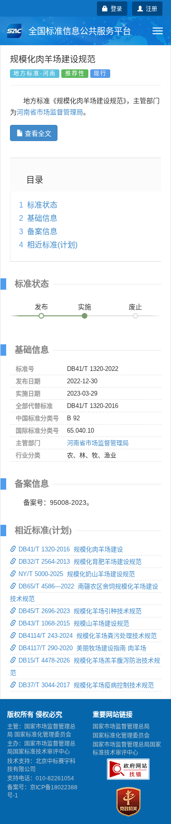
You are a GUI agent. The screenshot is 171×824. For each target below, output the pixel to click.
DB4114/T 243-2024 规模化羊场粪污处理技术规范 (88, 635)
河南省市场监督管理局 (50, 112)
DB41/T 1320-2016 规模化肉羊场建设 (71, 549)
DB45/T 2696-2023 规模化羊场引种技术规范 (80, 611)
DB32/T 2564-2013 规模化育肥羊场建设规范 (80, 561)
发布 (41, 307)
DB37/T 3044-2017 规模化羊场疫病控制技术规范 (86, 685)
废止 (135, 307)
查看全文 (38, 133)
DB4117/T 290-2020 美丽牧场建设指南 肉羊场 (82, 648)
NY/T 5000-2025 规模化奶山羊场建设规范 (77, 574)
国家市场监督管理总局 (121, 726)
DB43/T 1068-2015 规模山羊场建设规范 (74, 623)
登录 (115, 8)
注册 (150, 8)
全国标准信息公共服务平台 (78, 31)
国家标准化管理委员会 (121, 735)
